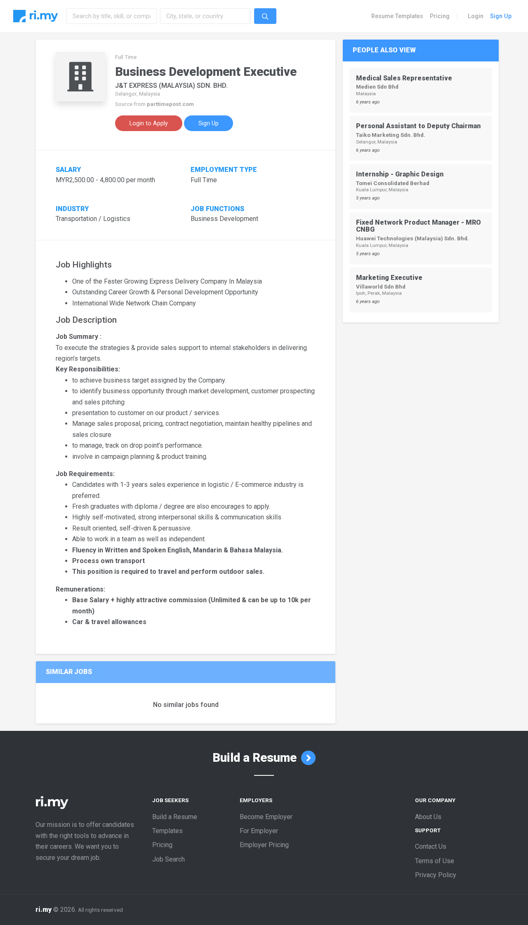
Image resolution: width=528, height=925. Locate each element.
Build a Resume (255, 758)
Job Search (168, 859)
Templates (167, 831)
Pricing (440, 16)
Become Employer (266, 817)
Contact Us (430, 846)
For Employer (259, 831)
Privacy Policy (435, 875)
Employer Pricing (264, 845)
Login (475, 16)
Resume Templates (397, 16)
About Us (428, 817)
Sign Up (501, 16)
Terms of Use (434, 861)
